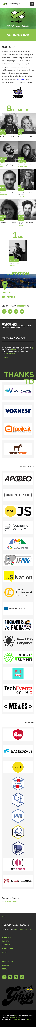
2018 (25, 929)
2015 (21, 929)
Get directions (8, 297)
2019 (29, 929)
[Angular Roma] (18, 735)
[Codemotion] (18, 495)
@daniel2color (3, 194)
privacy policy (17, 1019)
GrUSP (16, 1015)
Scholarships (8, 948)
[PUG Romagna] (18, 832)
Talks (4, 952)
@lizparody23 (21, 196)
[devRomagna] (18, 864)
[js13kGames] (18, 881)
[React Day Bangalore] (18, 641)
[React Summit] (18, 657)
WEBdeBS (20, 79)
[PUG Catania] (18, 800)
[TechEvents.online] (18, 690)
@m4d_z (2, 166)
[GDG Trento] (18, 544)
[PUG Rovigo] (18, 848)
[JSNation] (18, 576)
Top (3, 916)
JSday (4, 969)
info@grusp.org (15, 1017)
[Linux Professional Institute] (18, 592)
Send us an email (9, 901)
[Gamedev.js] (18, 751)
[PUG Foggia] (18, 816)
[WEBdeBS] (18, 706)
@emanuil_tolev (4, 224)
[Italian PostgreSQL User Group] (18, 560)
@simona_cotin (22, 138)
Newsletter (7, 961)
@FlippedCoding (22, 166)
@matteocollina (4, 138)
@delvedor (11, 265)
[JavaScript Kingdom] (18, 767)
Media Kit (6, 965)
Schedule (6, 937)
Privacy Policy (8, 353)
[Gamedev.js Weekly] (18, 527)
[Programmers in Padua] (18, 625)
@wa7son (20, 225)
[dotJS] (18, 511)
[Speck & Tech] (18, 673)
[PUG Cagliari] (18, 783)
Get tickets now (18, 35)
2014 (16, 929)
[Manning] (18, 609)
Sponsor (6, 945)
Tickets (5, 941)
